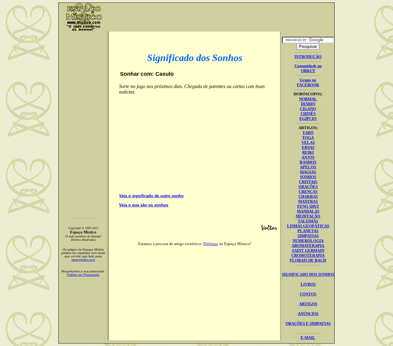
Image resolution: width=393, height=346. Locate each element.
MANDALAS (308, 211)
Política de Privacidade (83, 274)
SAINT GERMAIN (308, 250)
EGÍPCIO (308, 118)
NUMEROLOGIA (308, 240)
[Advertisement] (221, 17)
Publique (210, 243)
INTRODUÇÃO (307, 56)
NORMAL (308, 99)
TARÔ (307, 132)
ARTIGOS (308, 304)
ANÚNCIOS (308, 313)
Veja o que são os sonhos (143, 205)
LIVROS (308, 284)
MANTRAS (308, 201)
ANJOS (308, 157)
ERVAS (308, 147)
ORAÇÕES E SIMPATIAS (308, 323)
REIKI (308, 152)
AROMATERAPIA (308, 245)
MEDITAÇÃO (308, 216)
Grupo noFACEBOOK (308, 82)
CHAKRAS (308, 196)
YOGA (308, 137)
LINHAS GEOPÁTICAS (308, 226)
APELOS (308, 167)
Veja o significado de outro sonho (151, 196)
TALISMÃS (308, 221)
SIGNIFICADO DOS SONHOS (308, 274)
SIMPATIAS (308, 235)
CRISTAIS (308, 181)
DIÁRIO (308, 104)
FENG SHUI (308, 206)
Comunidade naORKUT (308, 68)
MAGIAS (308, 172)
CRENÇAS (308, 191)
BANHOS (308, 162)
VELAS (308, 142)
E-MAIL (308, 337)
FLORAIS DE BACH (308, 260)
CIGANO (308, 108)
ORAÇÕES (308, 186)
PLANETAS (308, 231)
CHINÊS (308, 113)
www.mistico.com (83, 259)
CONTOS (308, 294)
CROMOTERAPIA (308, 255)
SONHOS (308, 177)
